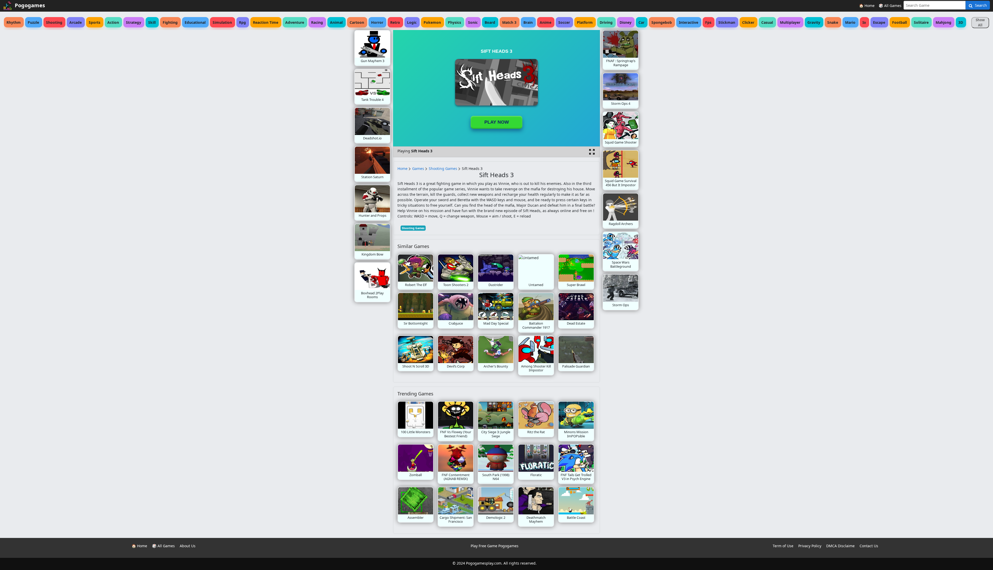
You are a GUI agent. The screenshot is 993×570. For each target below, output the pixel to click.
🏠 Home (867, 5)
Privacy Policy (809, 545)
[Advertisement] (313, 107)
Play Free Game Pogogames (494, 545)
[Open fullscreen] (592, 151)
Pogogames (30, 5)
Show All (980, 22)
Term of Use (783, 545)
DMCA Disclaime (840, 545)
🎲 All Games (890, 5)
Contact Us (869, 545)
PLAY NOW (496, 122)
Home (402, 168)
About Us (187, 545)
